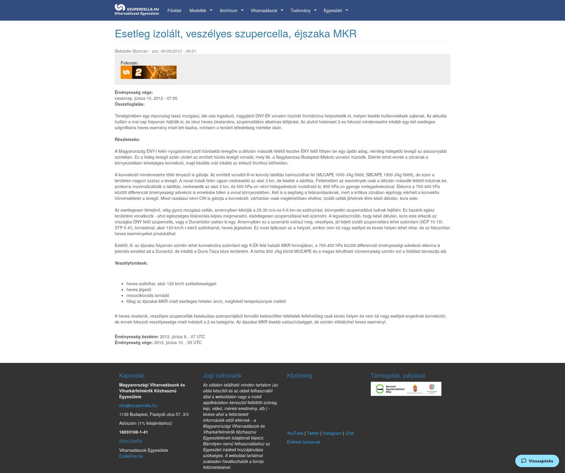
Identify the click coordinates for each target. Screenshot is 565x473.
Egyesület (331, 10)
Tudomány (298, 10)
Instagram (332, 433)
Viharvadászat (262, 10)
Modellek (195, 10)
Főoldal (174, 10)
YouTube (295, 433)
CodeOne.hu (131, 456)
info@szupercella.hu (138, 405)
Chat (349, 433)
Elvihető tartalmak (303, 442)
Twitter (313, 433)
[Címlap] (139, 8)
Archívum (226, 10)
